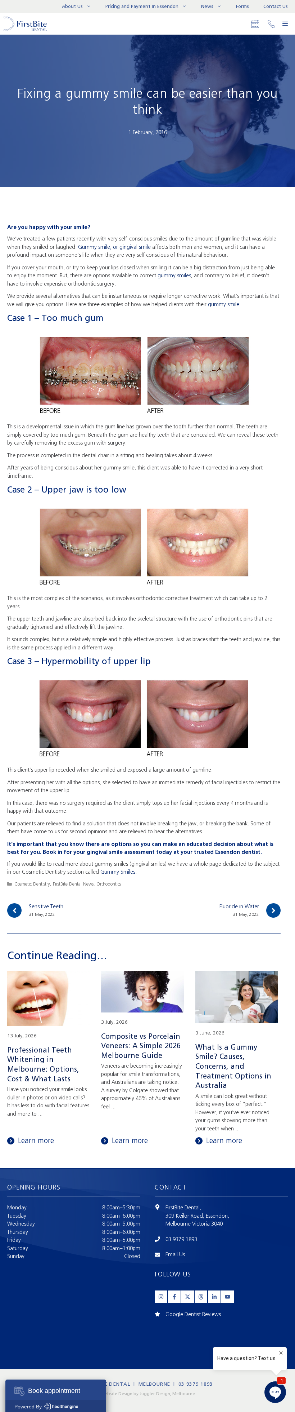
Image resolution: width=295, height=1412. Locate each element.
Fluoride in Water (239, 906)
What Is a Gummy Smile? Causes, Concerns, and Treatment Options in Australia (233, 1066)
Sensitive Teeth (46, 906)
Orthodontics (108, 884)
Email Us (175, 1254)
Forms (242, 6)
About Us (72, 6)
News (207, 6)
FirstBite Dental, (183, 1207)
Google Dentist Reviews (193, 1314)
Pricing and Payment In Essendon (141, 6)
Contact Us (275, 6)
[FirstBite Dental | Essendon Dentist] (25, 24)
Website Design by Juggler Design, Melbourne (147, 1393)
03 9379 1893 (181, 1239)
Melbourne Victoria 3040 (194, 1224)
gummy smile (223, 304)
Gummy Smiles (117, 872)
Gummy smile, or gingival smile (114, 247)
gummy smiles (174, 275)
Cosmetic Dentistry (32, 884)
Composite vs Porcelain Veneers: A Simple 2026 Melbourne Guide (141, 1046)
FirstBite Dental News (73, 884)
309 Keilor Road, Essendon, (197, 1216)
